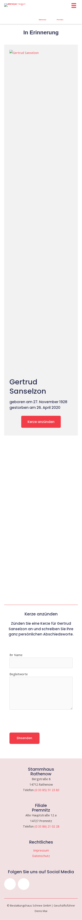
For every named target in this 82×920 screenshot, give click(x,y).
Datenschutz (41, 856)
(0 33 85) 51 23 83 (46, 790)
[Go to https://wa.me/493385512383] (42, 17)
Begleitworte (18, 674)
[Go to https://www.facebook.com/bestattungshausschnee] (25, 16)
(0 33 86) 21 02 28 (46, 826)
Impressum (41, 850)
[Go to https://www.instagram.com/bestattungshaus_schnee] (7, 16)
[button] (10, 884)
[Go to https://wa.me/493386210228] (60, 17)
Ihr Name (15, 655)
